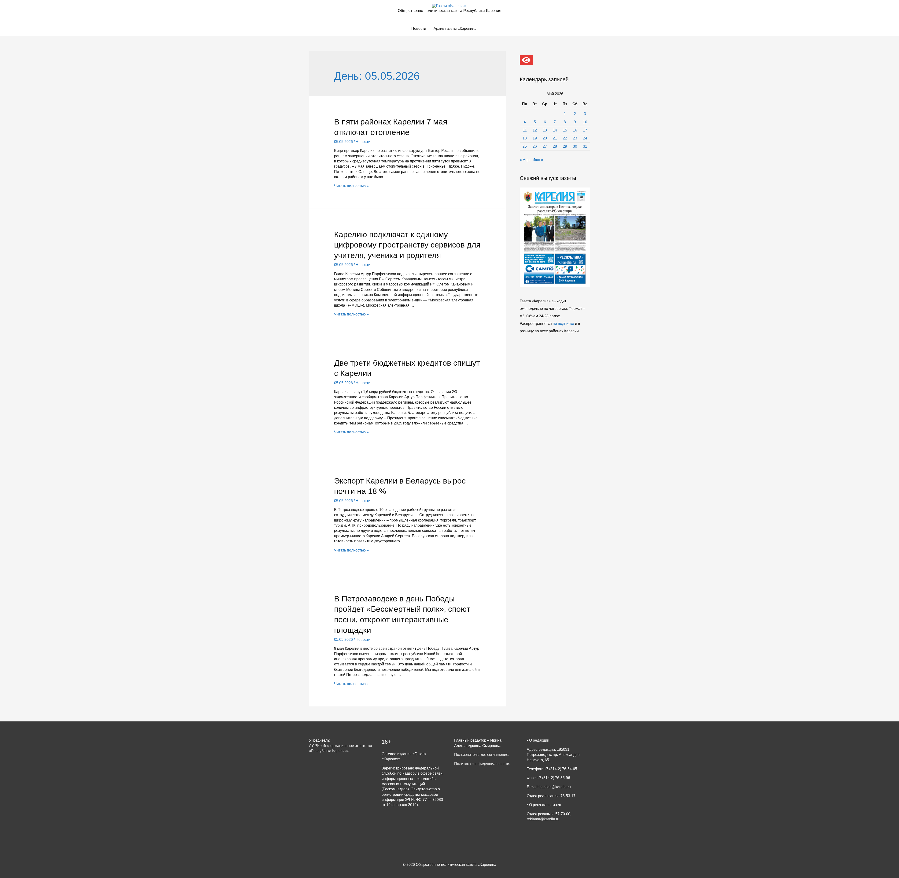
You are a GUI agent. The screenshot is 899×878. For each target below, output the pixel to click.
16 (575, 130)
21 (555, 138)
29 (565, 146)
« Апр (525, 160)
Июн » (537, 160)
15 (565, 130)
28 (555, 146)
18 (525, 138)
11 (525, 130)
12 (535, 130)
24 (585, 138)
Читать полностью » (351, 186)
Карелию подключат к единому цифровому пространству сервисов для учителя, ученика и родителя (407, 245)
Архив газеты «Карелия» (455, 28)
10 (585, 122)
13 (545, 130)
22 (565, 138)
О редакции (539, 740)
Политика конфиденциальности (481, 764)
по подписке (563, 324)
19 (535, 138)
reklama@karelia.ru (543, 819)
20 (545, 138)
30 (575, 146)
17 (585, 130)
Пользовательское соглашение (481, 755)
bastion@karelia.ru (555, 787)
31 (585, 146)
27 (545, 146)
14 (555, 130)
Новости (418, 28)
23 (575, 138)
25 (525, 146)
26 (535, 146)
